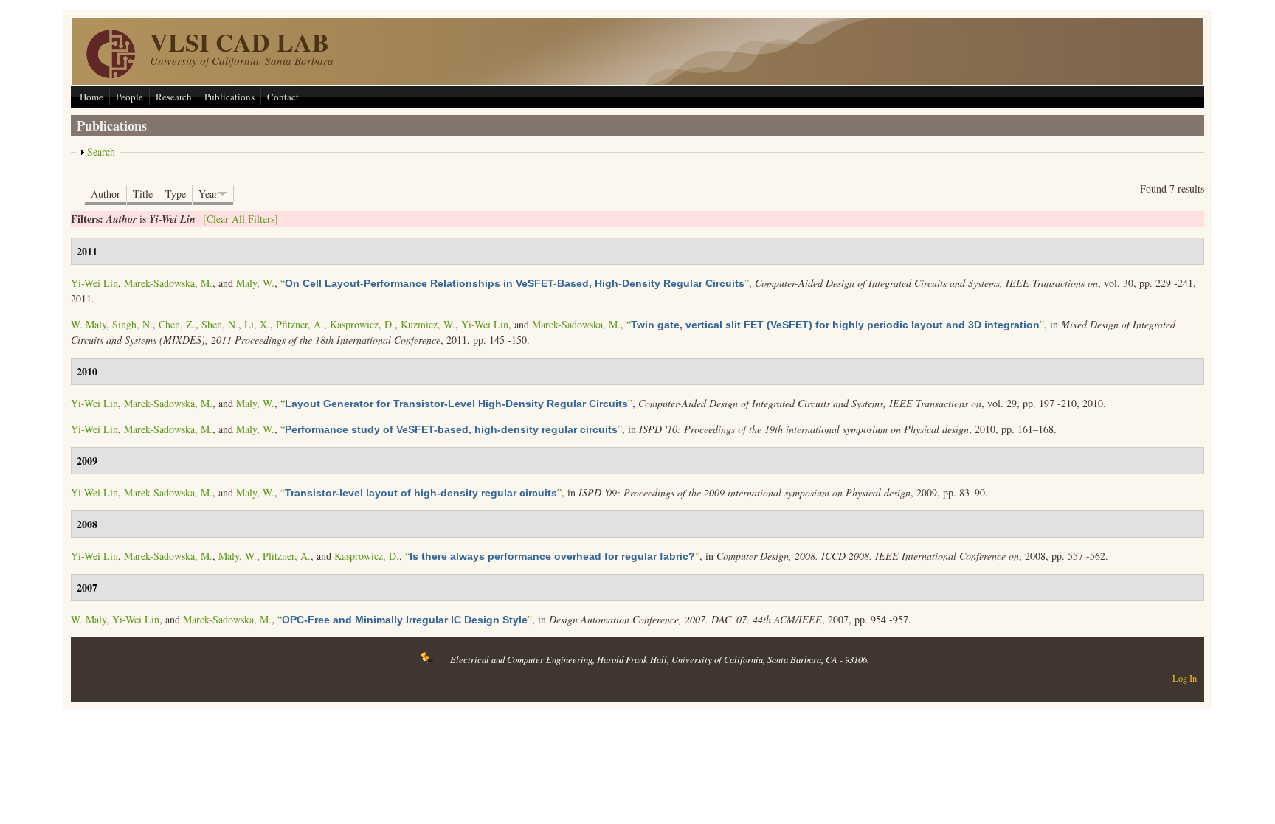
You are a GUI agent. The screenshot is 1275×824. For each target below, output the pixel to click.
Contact (283, 96)
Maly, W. (255, 283)
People (129, 96)
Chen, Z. (177, 324)
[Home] (110, 74)
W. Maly (88, 324)
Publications (229, 96)
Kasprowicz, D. (362, 324)
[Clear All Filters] (240, 219)
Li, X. (257, 324)
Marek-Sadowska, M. (168, 283)
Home (91, 96)
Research (174, 96)
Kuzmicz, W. (428, 324)
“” (514, 283)
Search (101, 152)
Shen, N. (219, 324)
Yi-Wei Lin (94, 283)
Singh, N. (132, 324)
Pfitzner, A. (300, 324)
